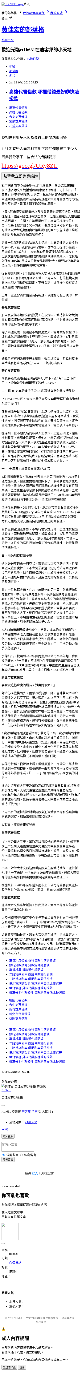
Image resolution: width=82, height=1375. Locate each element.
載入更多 (8, 1136)
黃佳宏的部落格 (23, 29)
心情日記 (33, 59)
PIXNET (18, 1318)
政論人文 (31, 1122)
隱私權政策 (68, 1318)
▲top (5, 1129)
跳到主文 (8, 40)
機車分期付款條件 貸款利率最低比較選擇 (37, 992)
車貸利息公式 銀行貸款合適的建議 (32, 960)
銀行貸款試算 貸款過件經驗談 (29, 965)
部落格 (13, 71)
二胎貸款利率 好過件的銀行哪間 (31, 974)
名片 (12, 75)
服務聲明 (41, 1322)
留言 (34, 1111)
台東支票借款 (18, 117)
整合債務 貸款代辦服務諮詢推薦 (31, 988)
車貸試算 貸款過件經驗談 (26, 969)
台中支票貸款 (18, 1004)
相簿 (12, 66)
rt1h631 (6, 1090)
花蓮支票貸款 (18, 126)
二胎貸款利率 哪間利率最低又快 (31, 979)
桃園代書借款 (18, 1000)
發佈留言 (8, 1159)
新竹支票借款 (18, 1009)
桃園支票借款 (18, 1018)
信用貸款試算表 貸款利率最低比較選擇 (35, 983)
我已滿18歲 (9, 1367)
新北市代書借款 (20, 1014)
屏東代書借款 (18, 107)
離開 (21, 1367)
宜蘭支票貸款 (18, 121)
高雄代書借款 (18, 112)
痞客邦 (26, 1111)
